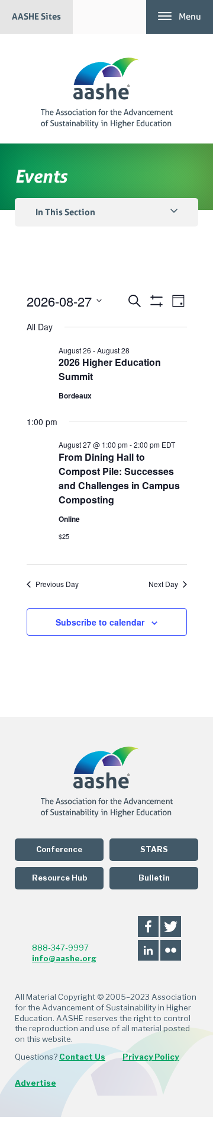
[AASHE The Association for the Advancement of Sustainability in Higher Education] (106, 89)
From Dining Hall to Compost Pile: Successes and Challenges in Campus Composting (119, 478)
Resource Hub (59, 877)
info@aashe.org (64, 958)
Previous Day (57, 584)
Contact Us (82, 1056)
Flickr (170, 950)
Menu (190, 16)
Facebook (148, 926)
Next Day (163, 584)
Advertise (35, 1082)
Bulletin (154, 877)
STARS (154, 849)
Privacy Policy (150, 1056)
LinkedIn (148, 950)
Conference (59, 849)
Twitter (170, 926)
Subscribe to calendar (100, 622)
